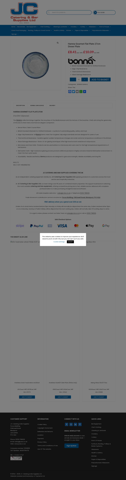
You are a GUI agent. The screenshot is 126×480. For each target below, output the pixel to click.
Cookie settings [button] (59, 242)
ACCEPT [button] (70, 242)
